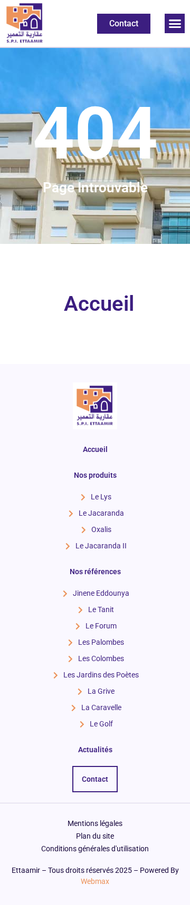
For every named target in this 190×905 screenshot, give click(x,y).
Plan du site (95, 836)
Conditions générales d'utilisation (95, 848)
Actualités (95, 749)
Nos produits (95, 475)
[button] (175, 24)
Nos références (95, 571)
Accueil (99, 303)
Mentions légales (95, 823)
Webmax (95, 881)
